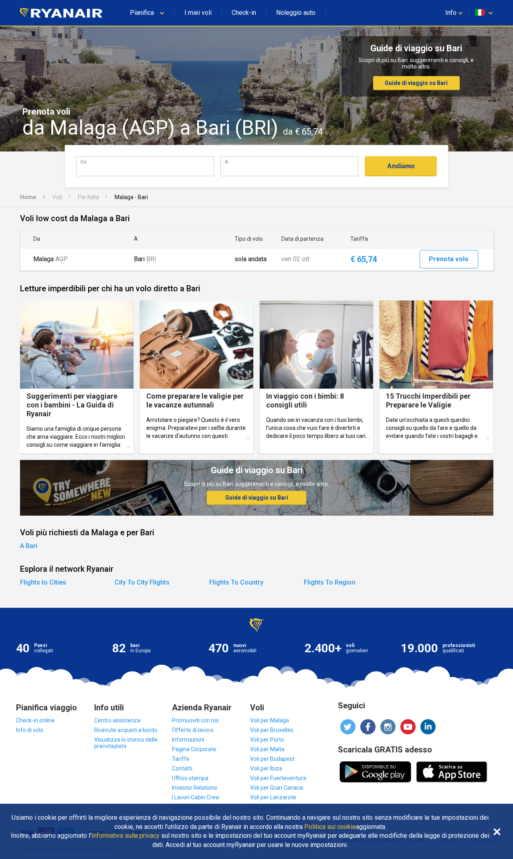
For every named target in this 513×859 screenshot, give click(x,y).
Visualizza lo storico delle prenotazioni (126, 742)
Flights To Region (329, 582)
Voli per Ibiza (266, 768)
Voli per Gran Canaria (276, 787)
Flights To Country (236, 582)
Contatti (182, 768)
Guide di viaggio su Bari (416, 83)
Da (84, 161)
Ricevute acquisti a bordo (126, 730)
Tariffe (181, 759)
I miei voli (198, 12)
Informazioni (188, 739)
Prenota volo (449, 259)
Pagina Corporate (194, 749)
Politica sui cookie (330, 827)
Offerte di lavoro (193, 730)
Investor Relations (194, 787)
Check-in (244, 12)
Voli (57, 197)
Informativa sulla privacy (125, 835)
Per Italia (88, 197)
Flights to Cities (43, 582)
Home (28, 197)
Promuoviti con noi (195, 720)
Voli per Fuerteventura (278, 778)
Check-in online (35, 720)
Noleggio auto (295, 12)
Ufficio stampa (190, 778)
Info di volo (29, 730)
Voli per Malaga (269, 720)
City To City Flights (142, 582)
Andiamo (401, 166)
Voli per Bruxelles (271, 730)
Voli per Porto (267, 739)
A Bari (28, 546)
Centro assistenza (117, 720)
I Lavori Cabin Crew (196, 797)
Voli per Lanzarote (273, 797)
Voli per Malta (267, 749)
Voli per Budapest (272, 759)
